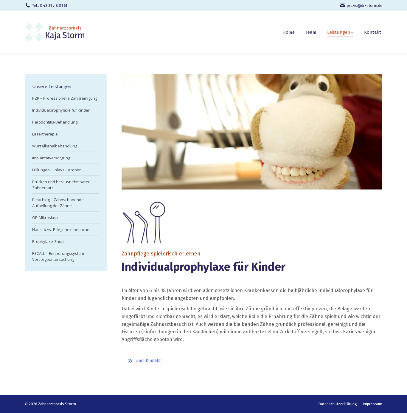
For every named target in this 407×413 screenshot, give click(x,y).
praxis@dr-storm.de (364, 5)
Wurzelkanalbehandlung (54, 146)
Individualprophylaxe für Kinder (61, 110)
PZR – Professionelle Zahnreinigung (64, 98)
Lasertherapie (45, 134)
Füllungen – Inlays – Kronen (57, 169)
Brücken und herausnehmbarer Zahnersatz (61, 184)
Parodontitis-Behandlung (54, 122)
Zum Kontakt (148, 360)
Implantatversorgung (51, 158)
